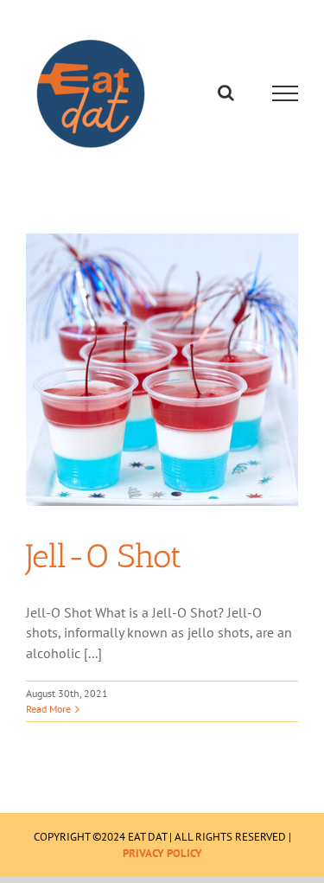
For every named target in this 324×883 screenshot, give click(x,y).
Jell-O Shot (103, 556)
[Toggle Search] (226, 92)
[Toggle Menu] (285, 93)
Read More (48, 708)
